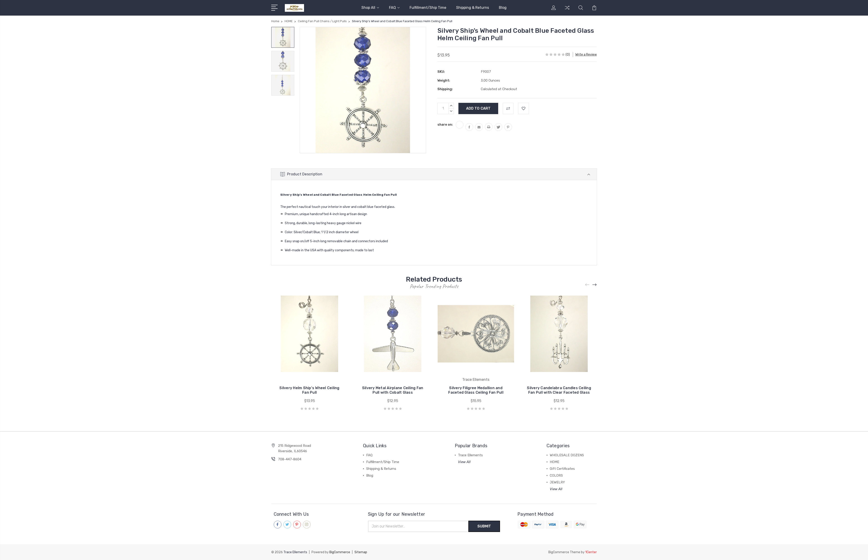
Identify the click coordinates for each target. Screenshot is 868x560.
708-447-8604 (289, 459)
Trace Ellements (470, 455)
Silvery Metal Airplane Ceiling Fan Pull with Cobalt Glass (392, 390)
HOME (554, 462)
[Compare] (567, 10)
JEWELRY (557, 482)
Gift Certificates (562, 469)
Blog (503, 7)
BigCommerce (339, 552)
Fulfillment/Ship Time (428, 7)
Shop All (368, 7)
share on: (445, 124)
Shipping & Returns (472, 7)
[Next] (594, 285)
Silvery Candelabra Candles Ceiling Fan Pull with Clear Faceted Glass (559, 390)
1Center (591, 552)
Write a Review (586, 54)
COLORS (556, 475)
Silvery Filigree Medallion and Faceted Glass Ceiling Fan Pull (475, 390)
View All (464, 462)
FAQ (392, 7)
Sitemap (360, 552)
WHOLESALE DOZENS (567, 455)
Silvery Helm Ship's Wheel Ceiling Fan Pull (309, 390)
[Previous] (587, 285)
